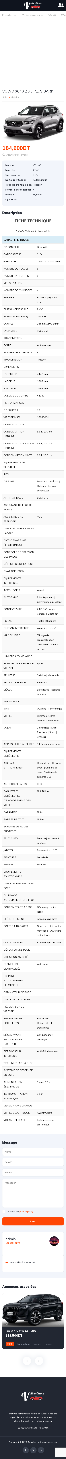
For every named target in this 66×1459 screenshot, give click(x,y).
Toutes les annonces (32, 15)
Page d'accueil (9, 15)
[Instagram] (41, 1450)
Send (33, 1221)
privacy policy (26, 1211)
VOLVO (52, 15)
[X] (33, 1450)
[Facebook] (26, 1450)
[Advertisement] (33, 54)
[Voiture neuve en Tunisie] (33, 1396)
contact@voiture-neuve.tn (33, 1427)
